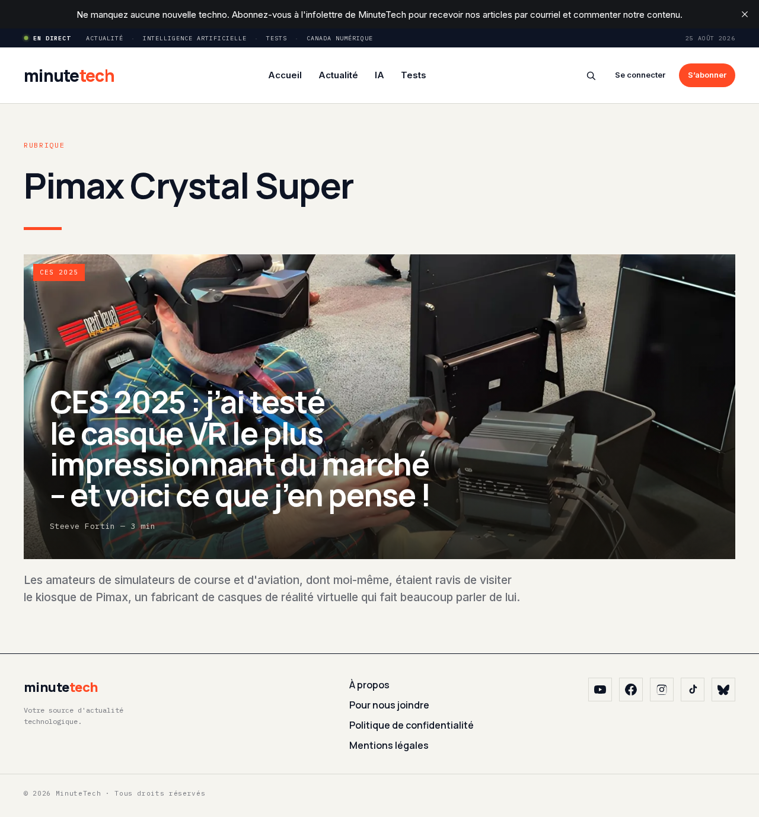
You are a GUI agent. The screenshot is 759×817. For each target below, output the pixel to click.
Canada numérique (340, 38)
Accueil (285, 75)
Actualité (104, 38)
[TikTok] (692, 689)
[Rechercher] (591, 75)
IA (379, 75)
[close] (744, 14)
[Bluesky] (723, 689)
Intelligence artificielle (195, 38)
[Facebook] (631, 689)
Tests (276, 38)
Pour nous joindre (389, 704)
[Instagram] (662, 689)
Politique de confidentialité (411, 725)
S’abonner (707, 74)
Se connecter (640, 74)
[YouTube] (600, 689)
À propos (369, 684)
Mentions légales (389, 745)
